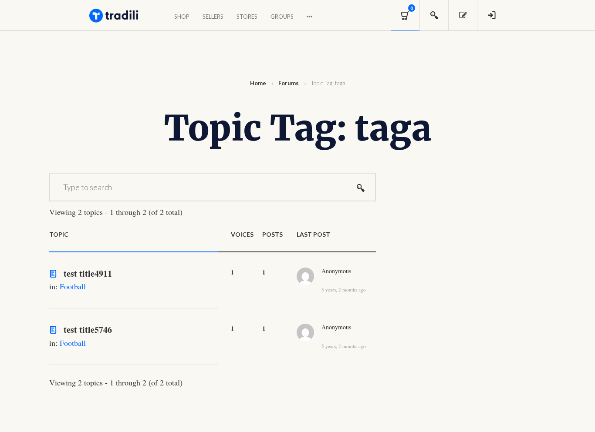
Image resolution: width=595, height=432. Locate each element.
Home (258, 83)
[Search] (360, 187)
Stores (247, 16)
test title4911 (88, 273)
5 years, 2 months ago (343, 289)
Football (73, 286)
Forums (288, 83)
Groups (282, 16)
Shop (181, 16)
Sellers (213, 16)
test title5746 (88, 329)
